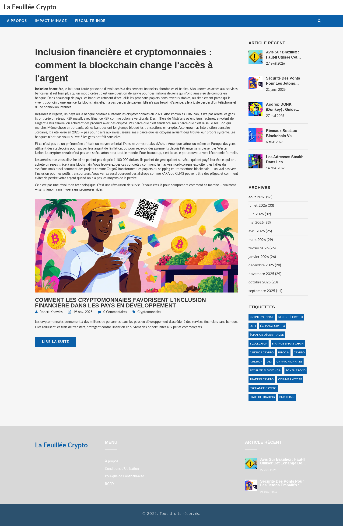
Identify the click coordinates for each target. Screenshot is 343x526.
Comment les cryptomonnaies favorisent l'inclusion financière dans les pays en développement (120, 303)
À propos (17, 21)
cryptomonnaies (289, 361)
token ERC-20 (295, 370)
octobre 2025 (263, 282)
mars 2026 (260, 240)
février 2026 (262, 248)
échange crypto (272, 325)
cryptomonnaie (262, 317)
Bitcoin (283, 352)
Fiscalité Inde (90, 21)
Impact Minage (51, 21)
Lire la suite (55, 342)
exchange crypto (263, 388)
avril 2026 (260, 231)
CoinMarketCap (290, 379)
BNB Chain (286, 397)
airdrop (256, 361)
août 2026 (260, 197)
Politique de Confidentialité (124, 476)
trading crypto (262, 379)
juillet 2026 (261, 205)
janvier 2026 (262, 257)
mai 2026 (259, 222)
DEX (269, 361)
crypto (299, 352)
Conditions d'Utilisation (122, 468)
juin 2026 (259, 214)
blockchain (258, 343)
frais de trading (262, 397)
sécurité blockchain (265, 370)
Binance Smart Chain (288, 343)
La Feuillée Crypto (30, 7)
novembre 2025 (264, 274)
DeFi (253, 325)
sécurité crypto (290, 317)
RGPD (109, 484)
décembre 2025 (264, 265)
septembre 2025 (265, 291)
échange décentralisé (267, 334)
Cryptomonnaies (149, 312)
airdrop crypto (262, 352)
